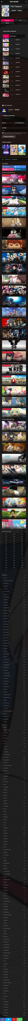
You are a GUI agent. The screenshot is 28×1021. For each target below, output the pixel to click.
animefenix (6, 629)
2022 (14, 536)
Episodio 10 (18, 80)
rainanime (6, 906)
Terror (5, 961)
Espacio (5, 795)
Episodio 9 (18, 76)
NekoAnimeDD (7, 879)
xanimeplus (6, 990)
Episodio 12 (18, 89)
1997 (22, 555)
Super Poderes (7, 952)
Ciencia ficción (7, 730)
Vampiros (6, 974)
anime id (19, 10)
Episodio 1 (18, 39)
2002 (6, 553)
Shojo (5, 931)
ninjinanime (6, 884)
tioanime (5, 963)
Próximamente (7, 901)
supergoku (6, 955)
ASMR (5, 700)
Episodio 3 (18, 48)
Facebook (6, 166)
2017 (6, 541)
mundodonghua (7, 874)
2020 (6, 539)
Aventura (6, 708)
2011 (6, 546)
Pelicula (5, 893)
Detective (6, 768)
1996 (6, 558)
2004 (14, 550)
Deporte (5, 762)
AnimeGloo (6, 645)
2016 (14, 541)
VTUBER (5, 988)
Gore (5, 811)
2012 (22, 543)
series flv (6, 925)
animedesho (6, 621)
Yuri (5, 999)
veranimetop (6, 980)
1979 (6, 569)
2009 (22, 546)
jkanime (5, 844)
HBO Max (6, 817)
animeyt (5, 692)
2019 (14, 539)
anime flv (14, 10)
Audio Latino (6, 702)
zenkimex (6, 1004)
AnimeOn (6, 670)
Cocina (5, 735)
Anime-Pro (6, 605)
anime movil (6, 594)
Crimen (5, 746)
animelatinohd (7, 653)
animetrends (6, 686)
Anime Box (6, 583)
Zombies (6, 1009)
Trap (5, 966)
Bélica (5, 713)
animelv (5, 656)
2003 (22, 550)
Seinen (5, 922)
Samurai (5, 920)
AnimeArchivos (7, 610)
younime (5, 996)
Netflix (5, 882)
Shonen (5, 933)
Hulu (5, 822)
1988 (22, 562)
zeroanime (6, 1007)
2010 (14, 546)
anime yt (5, 602)
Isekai (5, 830)
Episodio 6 (18, 62)
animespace (6, 681)
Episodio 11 (18, 85)
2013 (14, 543)
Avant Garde (6, 705)
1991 (22, 560)
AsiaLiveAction (7, 697)
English (5, 789)
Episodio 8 (18, 71)
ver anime (6, 977)
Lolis (5, 857)
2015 (22, 541)
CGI (5, 724)
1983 (14, 567)
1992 (14, 560)
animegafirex (6, 643)
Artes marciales (7, 694)
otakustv (5, 887)
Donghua (6, 776)
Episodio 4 (18, 53)
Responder (17, 109)
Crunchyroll (6, 757)
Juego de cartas (7, 849)
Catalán (5, 721)
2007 (14, 548)
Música (5, 876)
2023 (6, 536)
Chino (5, 727)
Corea (5, 740)
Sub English (6, 950)
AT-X (11, 8)
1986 (14, 565)
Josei (5, 846)
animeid (5, 648)
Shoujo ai (6, 936)
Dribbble (6, 169)
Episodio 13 (18, 94)
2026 (6, 534)
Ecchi (5, 784)
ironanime (6, 827)
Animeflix (6, 637)
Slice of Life (6, 941)
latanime (5, 852)
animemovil (6, 662)
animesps (6, 683)
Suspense (6, 958)
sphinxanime (6, 947)
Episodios (7, 20)
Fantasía (5, 803)
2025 (14, 534)
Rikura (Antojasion (7, 914)
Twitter (18, 166)
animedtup (6, 624)
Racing (5, 903)
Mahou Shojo (6, 863)
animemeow (6, 659)
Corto (5, 743)
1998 (14, 555)
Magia (5, 860)
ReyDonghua (6, 912)
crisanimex (6, 751)
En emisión (6, 787)
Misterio (5, 868)
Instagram (18, 169)
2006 (22, 548)
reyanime (6, 909)
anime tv (5, 599)
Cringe (5, 749)
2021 (22, 536)
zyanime (5, 1015)
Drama (5, 778)
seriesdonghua (7, 928)
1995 (14, 558)
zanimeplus (6, 1001)
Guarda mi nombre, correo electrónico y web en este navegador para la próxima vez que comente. (14, 133)
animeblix (6, 613)
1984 (6, 567)
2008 (6, 548)
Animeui (5, 689)
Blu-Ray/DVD (6, 716)
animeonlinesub (7, 675)
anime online (6, 596)
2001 (14, 553)
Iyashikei (6, 838)
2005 (6, 550)
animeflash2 (6, 634)
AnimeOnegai (6, 673)
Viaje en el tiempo (7, 982)
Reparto (7, 23)
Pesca (5, 895)
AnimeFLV (6, 640)
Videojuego (6, 985)
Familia (5, 797)
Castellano (6, 719)
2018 (22, 539)
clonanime (6, 732)
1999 (6, 555)
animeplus (6, 678)
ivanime (5, 836)
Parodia (5, 890)
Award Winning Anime (8, 711)
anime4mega (6, 607)
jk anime (5, 841)
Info (20, 20)
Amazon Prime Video (8, 580)
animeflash (6, 632)
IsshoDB (5, 833)
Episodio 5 (18, 57)
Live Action (6, 855)
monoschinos (7, 871)
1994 (22, 558)
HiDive (5, 819)
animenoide (6, 667)
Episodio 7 (18, 67)
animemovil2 (6, 664)
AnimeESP (6, 626)
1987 (6, 565)
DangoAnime (6, 759)
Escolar (5, 792)
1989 (14, 562)
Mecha (5, 865)
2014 (6, 543)
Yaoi (5, 993)
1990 (6, 562)
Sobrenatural (6, 944)
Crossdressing (7, 754)
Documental (6, 773)
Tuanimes (6, 969)
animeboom (6, 615)
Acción (5, 577)
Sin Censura (6, 939)
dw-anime (6, 781)
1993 (6, 560)
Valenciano (6, 971)
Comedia (6, 738)
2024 (22, 534)
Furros (5, 808)
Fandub (5, 800)
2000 (22, 553)
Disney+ (5, 770)
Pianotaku (6, 898)
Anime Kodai (6, 591)
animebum (6, 618)
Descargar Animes (8, 765)
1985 (22, 565)
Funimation (6, 806)
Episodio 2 (18, 44)
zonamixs (6, 1012)
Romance (6, 917)
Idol (5, 825)
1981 (22, 567)
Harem (5, 814)
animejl (5, 651)
